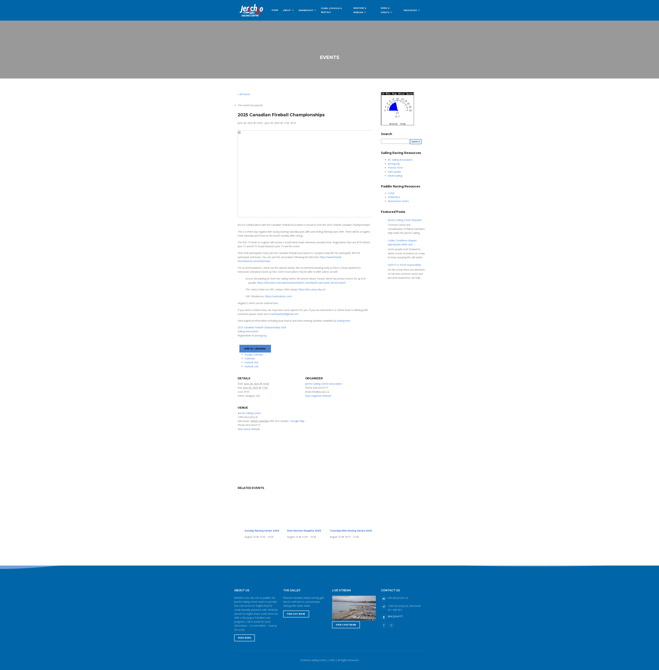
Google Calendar (254, 354)
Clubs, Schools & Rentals (331, 10)
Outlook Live (252, 366)
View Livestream (346, 624)
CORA (391, 193)
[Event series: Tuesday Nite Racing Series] (360, 536)
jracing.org (260, 335)
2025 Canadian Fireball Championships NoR (262, 327)
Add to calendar (255, 348)
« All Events (244, 94)
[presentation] (266, 510)
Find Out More (296, 613)
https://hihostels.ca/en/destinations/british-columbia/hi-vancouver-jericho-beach (301, 282)
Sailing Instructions (248, 331)
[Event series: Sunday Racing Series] (275, 536)
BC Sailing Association (400, 159)
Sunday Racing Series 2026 (262, 530)
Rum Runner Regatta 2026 (304, 530)
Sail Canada (394, 171)
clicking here (343, 320)
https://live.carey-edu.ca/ (311, 289)
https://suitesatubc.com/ (278, 296)
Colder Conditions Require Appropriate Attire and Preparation (402, 242)
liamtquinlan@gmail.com (284, 314)
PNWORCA (394, 197)
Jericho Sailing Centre (249, 413)
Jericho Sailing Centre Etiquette (405, 220)
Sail (258, 395)
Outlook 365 (251, 362)
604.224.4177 (395, 616)
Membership (306, 10)
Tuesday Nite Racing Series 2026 (351, 530)
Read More (244, 637)
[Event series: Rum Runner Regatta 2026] (317, 536)
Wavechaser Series (398, 201)
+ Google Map (296, 421)
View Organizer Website (318, 395)
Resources (410, 10)
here (275, 303)
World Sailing (395, 175)
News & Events (385, 10)
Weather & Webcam (359, 10)
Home (275, 10)
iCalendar (250, 358)
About (287, 10)
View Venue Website (249, 429)
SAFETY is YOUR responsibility (404, 264)
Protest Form (395, 167)
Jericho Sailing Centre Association (323, 383)
